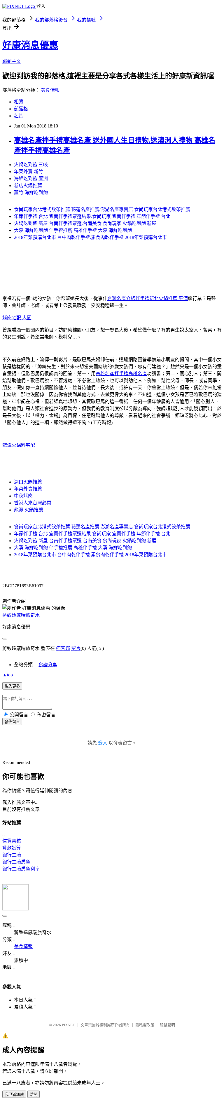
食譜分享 (47, 664)
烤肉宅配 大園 (17, 317)
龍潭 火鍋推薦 (28, 509)
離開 (33, 1094)
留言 (75, 648)
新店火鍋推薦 (28, 185)
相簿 (18, 101)
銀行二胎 (11, 854)
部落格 (21, 108)
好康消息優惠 (30, 45)
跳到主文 (11, 61)
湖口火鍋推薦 (28, 481)
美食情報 (50, 90)
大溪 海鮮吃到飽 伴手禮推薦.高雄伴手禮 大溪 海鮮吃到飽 (73, 230)
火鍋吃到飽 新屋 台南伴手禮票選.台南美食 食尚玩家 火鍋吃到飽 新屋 (85, 223)
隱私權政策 (144, 1025)
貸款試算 (11, 848)
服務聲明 (167, 1025)
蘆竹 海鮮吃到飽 (31, 192)
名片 (18, 115)
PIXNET (68, 1025)
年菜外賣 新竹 (28, 171)
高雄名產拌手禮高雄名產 (121, 373)
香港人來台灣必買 (32, 502)
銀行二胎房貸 (16, 861)
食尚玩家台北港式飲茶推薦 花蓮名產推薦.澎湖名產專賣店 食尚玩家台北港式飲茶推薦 (102, 209)
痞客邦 (63, 648)
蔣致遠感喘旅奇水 (21, 615)
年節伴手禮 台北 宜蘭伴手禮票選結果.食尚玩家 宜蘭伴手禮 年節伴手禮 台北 (92, 216)
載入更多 (12, 686)
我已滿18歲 (14, 1094)
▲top (7, 674)
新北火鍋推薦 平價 (168, 298)
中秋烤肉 (23, 495)
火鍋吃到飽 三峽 (31, 164)
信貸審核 (11, 841)
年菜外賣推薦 (28, 488)
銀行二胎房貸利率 (21, 868)
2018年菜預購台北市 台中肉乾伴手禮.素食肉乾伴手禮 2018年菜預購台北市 (90, 237)
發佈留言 (12, 721)
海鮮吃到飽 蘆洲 (31, 178)
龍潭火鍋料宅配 (18, 445)
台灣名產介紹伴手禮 (128, 298)
